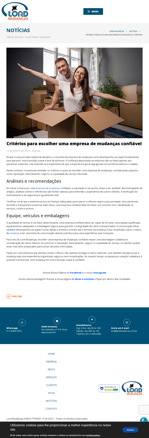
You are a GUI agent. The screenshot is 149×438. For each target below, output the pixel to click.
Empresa (51, 361)
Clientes (51, 385)
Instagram (100, 272)
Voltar (17, 296)
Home (51, 353)
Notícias (36, 150)
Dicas (51, 393)
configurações (87, 435)
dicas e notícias (84, 279)
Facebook (76, 272)
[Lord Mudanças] (15, 11)
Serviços (51, 377)
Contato (51, 408)
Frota (51, 369)
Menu (95, 11)
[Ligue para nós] (144, 421)
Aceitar (130, 429)
